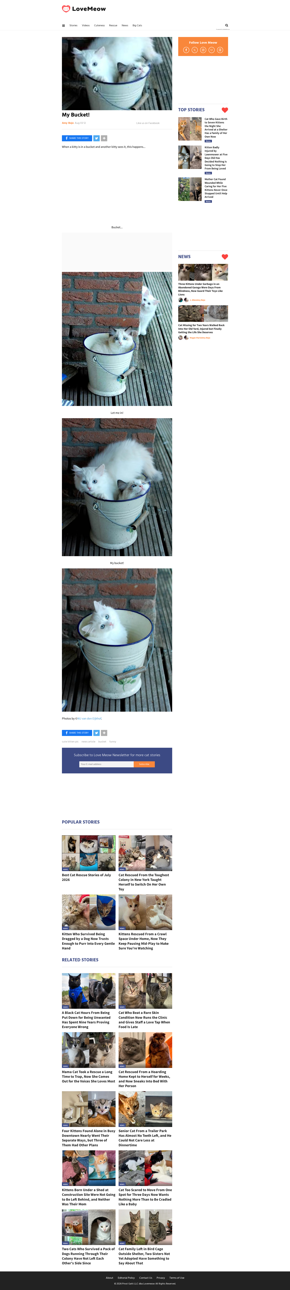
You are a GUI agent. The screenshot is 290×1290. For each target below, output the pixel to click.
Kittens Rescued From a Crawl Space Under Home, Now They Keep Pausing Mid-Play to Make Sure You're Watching (144, 941)
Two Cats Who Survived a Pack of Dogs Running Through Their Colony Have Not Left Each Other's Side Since (88, 1256)
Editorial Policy (126, 1278)
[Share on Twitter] (96, 138)
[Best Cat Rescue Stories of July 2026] (89, 853)
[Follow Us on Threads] (220, 50)
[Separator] (104, 138)
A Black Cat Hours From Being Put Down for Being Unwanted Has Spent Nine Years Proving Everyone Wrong (86, 1019)
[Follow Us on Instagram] (203, 50)
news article (88, 741)
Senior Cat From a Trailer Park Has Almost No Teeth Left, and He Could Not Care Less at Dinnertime (145, 1137)
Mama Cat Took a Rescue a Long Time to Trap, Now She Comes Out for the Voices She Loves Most (88, 1076)
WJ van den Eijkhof (89, 718)
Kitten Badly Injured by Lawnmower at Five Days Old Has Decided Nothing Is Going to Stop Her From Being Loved (216, 158)
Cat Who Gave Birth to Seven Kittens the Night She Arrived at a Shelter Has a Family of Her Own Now (216, 127)
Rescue (113, 25)
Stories (73, 25)
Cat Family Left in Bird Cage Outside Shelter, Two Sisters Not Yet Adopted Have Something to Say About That (144, 1256)
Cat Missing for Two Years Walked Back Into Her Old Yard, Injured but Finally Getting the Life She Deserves (201, 328)
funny (112, 741)
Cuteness (99, 25)
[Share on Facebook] (77, 138)
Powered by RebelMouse (223, 29)
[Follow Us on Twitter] (195, 50)
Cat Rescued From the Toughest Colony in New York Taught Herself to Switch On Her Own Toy (144, 882)
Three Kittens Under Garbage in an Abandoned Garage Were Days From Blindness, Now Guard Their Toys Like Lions (200, 289)
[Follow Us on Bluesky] (212, 50)
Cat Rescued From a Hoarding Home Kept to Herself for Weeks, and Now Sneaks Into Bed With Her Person (144, 1078)
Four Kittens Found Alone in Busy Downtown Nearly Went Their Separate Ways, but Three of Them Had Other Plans (88, 1137)
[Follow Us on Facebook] (186, 50)
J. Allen (193, 300)
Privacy (161, 1278)
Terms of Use (176, 1278)
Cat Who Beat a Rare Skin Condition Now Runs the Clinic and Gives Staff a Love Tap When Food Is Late (144, 1019)
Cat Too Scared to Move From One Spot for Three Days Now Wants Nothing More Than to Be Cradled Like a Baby (145, 1196)
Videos (86, 25)
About (109, 1278)
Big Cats (137, 25)
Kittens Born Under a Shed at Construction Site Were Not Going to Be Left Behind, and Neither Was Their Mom (88, 1196)
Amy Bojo (68, 123)
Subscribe (144, 764)
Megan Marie (195, 337)
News (125, 25)
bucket (102, 741)
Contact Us (145, 1278)
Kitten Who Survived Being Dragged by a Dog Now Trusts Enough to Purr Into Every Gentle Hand (88, 941)
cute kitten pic (70, 741)
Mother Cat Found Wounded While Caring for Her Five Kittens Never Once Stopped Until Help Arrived (216, 188)
